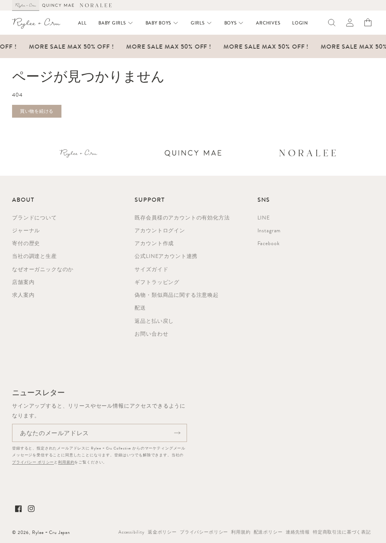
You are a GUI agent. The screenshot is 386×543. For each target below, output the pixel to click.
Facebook (268, 243)
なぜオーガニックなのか (43, 269)
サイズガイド (151, 269)
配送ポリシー (268, 532)
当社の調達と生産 (34, 256)
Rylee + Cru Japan (51, 532)
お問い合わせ (151, 333)
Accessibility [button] (131, 532)
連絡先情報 (298, 532)
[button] (115, 23)
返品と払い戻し (154, 321)
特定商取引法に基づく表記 (342, 532)
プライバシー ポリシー (33, 462)
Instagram (269, 230)
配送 (140, 307)
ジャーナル (26, 230)
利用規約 (66, 462)
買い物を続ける (37, 111)
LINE (263, 217)
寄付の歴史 (26, 243)
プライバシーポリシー (204, 532)
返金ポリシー (162, 532)
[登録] (177, 433)
